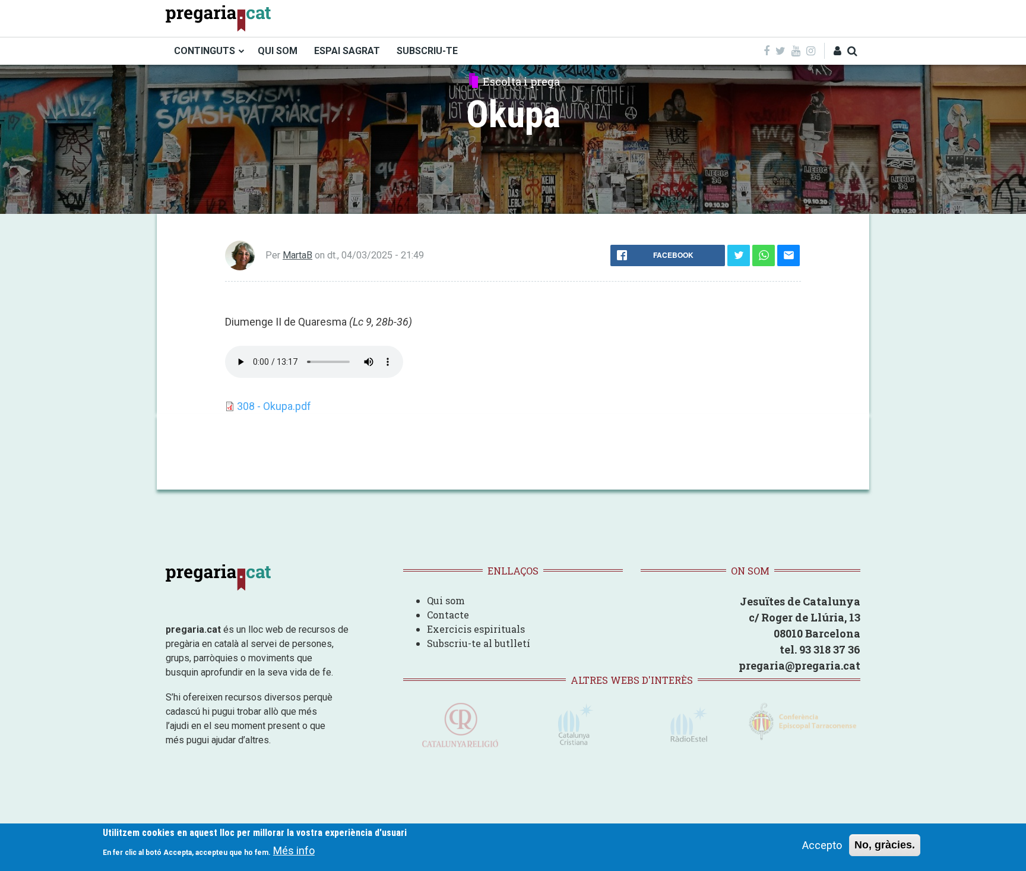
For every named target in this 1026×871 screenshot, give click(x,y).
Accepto (822, 845)
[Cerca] (852, 51)
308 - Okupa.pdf (274, 406)
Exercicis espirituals (476, 629)
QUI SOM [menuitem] (277, 50)
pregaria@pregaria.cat (799, 665)
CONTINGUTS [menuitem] (204, 50)
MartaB (297, 255)
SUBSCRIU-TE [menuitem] (427, 50)
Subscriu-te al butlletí (478, 643)
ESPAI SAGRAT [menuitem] (347, 50)
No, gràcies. (884, 845)
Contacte (448, 614)
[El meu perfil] (837, 51)
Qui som (446, 600)
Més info (294, 850)
